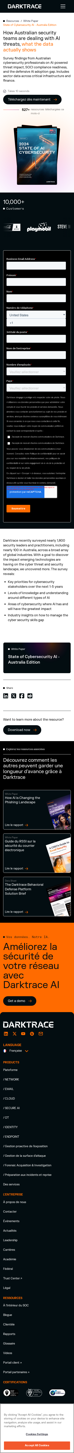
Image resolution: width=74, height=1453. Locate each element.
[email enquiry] (40, 1034)
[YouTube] (23, 1034)
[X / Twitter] (14, 1034)
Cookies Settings (37, 1434)
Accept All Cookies (37, 1445)
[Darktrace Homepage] (24, 6)
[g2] (32, 1034)
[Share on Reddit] (29, 695)
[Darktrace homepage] (32, 1025)
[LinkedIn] (6, 1034)
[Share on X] (13, 695)
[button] (62, 6)
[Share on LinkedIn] (5, 695)
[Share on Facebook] (21, 695)
